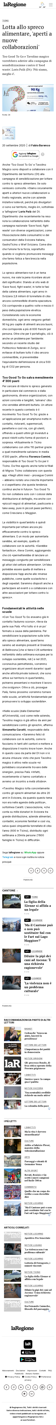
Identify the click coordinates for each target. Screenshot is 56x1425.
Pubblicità (19, 1374)
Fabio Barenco (40, 145)
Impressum (32, 1371)
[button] (6, 1387)
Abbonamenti (8, 1371)
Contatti (42, 1371)
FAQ (50, 1371)
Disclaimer (20, 1371)
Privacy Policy (13, 1377)
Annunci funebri (32, 1374)
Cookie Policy (30, 1377)
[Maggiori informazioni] (42, 154)
